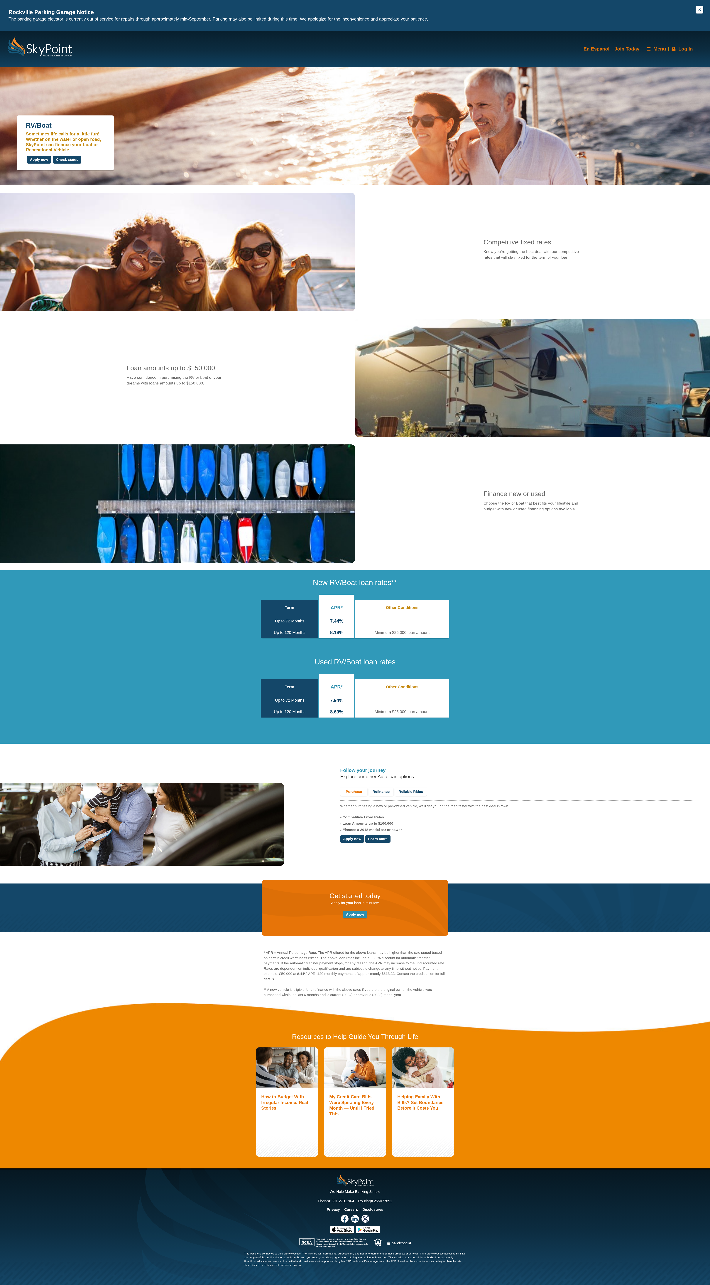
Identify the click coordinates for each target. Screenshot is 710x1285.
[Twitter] (365, 1219)
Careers (351, 1209)
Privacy (333, 1209)
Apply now (39, 160)
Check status (67, 160)
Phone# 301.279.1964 (336, 1201)
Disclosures (372, 1209)
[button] (669, 49)
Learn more (378, 839)
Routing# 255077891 (375, 1201)
